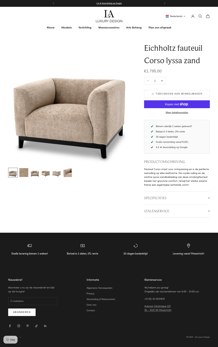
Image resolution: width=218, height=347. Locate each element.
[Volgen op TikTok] (36, 326)
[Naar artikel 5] (56, 172)
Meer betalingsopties (177, 112)
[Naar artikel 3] (35, 172)
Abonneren (22, 312)
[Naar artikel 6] (67, 172)
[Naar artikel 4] (45, 172)
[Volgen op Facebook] (10, 326)
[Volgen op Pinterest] (27, 326)
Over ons (91, 304)
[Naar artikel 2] (24, 172)
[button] (175, 16)
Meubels (66, 27)
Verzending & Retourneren (101, 299)
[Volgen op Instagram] (18, 326)
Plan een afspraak (160, 27)
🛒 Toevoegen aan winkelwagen (177, 93)
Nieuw (50, 27)
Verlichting (85, 27)
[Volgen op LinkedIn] (45, 326)
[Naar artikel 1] (13, 172)
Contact (91, 310)
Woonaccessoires (108, 27)
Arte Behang (134, 27)
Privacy (90, 293)
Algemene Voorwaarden (99, 288)
